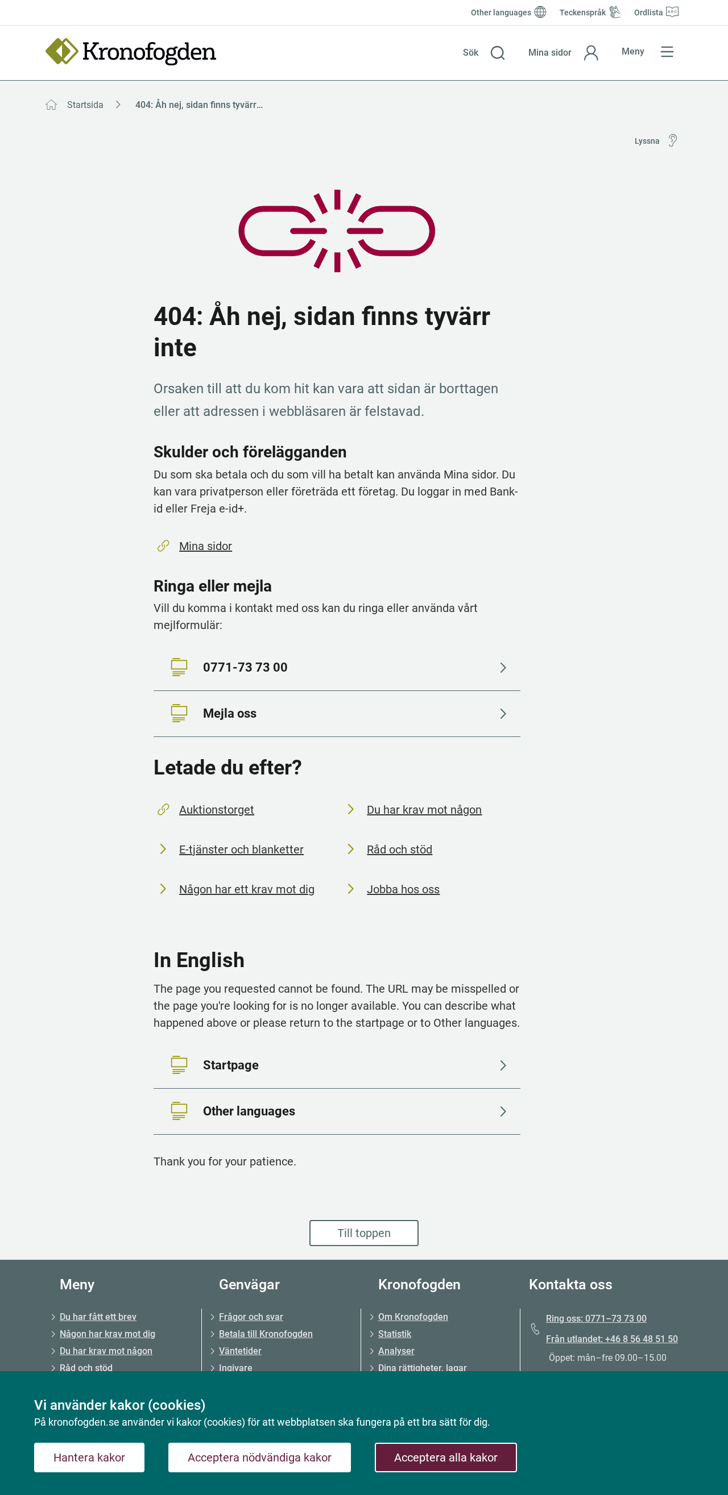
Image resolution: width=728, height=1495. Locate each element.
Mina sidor (205, 546)
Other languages (249, 1111)
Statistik (394, 1334)
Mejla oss (230, 713)
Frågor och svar (251, 1316)
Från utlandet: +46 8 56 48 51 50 (612, 1339)
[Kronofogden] (131, 51)
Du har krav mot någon (424, 810)
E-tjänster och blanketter (241, 849)
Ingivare (236, 1368)
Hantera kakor (89, 1457)
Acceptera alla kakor (446, 1457)
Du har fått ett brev (98, 1316)
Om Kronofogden (413, 1316)
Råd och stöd (399, 849)
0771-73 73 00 (245, 667)
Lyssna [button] (647, 140)
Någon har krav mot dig (107, 1334)
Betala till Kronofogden (266, 1334)
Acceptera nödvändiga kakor (260, 1457)
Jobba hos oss (403, 889)
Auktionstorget (216, 810)
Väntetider (240, 1351)
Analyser (396, 1351)
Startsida (85, 104)
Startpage (231, 1065)
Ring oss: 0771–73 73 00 (596, 1318)
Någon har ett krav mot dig (247, 889)
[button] (484, 53)
